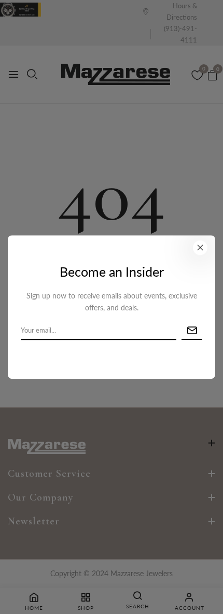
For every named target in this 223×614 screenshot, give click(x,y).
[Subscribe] (192, 331)
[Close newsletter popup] (200, 247)
